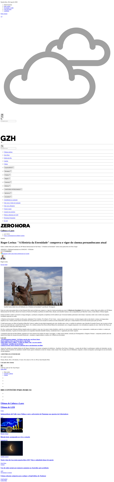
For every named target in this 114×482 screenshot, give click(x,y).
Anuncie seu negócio (9, 212)
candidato (6, 11)
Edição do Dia (8, 158)
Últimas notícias (8, 152)
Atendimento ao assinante (11, 200)
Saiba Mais (4, 369)
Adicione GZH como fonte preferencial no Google (16, 253)
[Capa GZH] (57, 125)
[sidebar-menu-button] (2, 115)
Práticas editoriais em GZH (11, 215)
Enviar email (4, 264)
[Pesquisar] (2, 146)
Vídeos (6, 164)
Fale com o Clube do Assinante (12, 203)
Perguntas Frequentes (9, 218)
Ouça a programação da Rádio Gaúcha (14, 235)
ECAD (6, 221)
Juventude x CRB (8, 8)
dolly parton (7, 6)
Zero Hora (7, 155)
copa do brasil (7, 9)
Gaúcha (6, 161)
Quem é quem (7, 209)
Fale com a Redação (9, 206)
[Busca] (2, 117)
